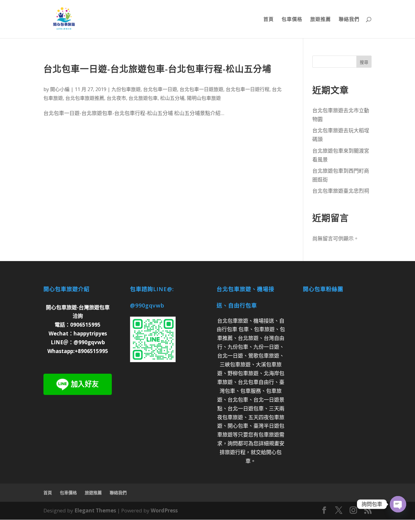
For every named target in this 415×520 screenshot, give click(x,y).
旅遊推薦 (320, 19)
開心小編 (60, 89)
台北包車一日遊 (160, 89)
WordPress (164, 510)
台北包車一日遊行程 (247, 89)
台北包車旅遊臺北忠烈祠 (340, 190)
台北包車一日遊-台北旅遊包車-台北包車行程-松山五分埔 (157, 69)
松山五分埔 (172, 98)
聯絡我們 (349, 19)
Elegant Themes (95, 510)
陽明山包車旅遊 (204, 98)
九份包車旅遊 (126, 89)
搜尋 (364, 62)
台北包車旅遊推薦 (84, 98)
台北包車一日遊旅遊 (201, 89)
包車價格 (292, 19)
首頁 (268, 19)
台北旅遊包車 (143, 98)
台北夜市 (116, 98)
